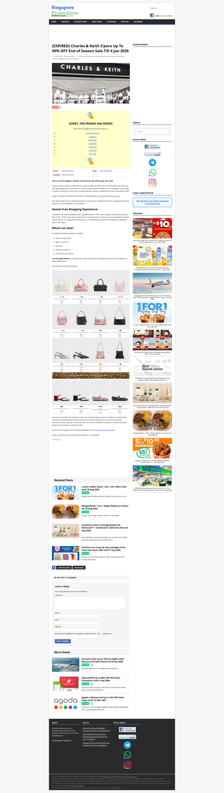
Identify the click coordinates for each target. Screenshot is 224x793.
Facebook (92, 147)
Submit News (57, 740)
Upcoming (111, 22)
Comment (58, 595)
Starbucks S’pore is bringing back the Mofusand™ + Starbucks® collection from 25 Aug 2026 (105, 528)
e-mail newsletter (93, 133)
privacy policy (106, 777)
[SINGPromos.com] (112, 11)
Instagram (93, 144)
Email (57, 620)
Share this (56, 435)
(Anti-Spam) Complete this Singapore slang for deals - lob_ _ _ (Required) (83, 633)
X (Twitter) (93, 150)
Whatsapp (93, 140)
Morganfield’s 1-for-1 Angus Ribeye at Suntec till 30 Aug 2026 (105, 507)
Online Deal (79, 568)
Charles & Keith (64, 568)
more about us (57, 735)
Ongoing (65, 22)
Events (97, 56)
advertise (118, 777)
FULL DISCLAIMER (78, 786)
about (113, 777)
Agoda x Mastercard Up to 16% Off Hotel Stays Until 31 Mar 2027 (103, 698)
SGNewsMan (70, 56)
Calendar (137, 22)
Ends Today (97, 22)
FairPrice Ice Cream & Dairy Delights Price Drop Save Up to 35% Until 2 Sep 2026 (104, 548)
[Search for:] (160, 8)
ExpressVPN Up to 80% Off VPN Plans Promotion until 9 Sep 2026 (101, 679)
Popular (125, 22)
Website (58, 627)
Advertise (67, 740)
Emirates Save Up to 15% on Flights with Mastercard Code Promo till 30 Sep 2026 (103, 660)
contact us (133, 777)
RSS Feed (92, 154)
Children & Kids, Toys (87, 56)
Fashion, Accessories (109, 56)
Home (53, 22)
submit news (126, 777)
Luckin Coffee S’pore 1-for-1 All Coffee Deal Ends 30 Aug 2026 (104, 488)
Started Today (80, 22)
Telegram (92, 137)
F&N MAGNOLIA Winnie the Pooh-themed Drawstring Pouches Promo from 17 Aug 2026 (95, 736)
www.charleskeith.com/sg (109, 196)
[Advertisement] (112, 32)
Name (57, 613)
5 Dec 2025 (59, 56)
